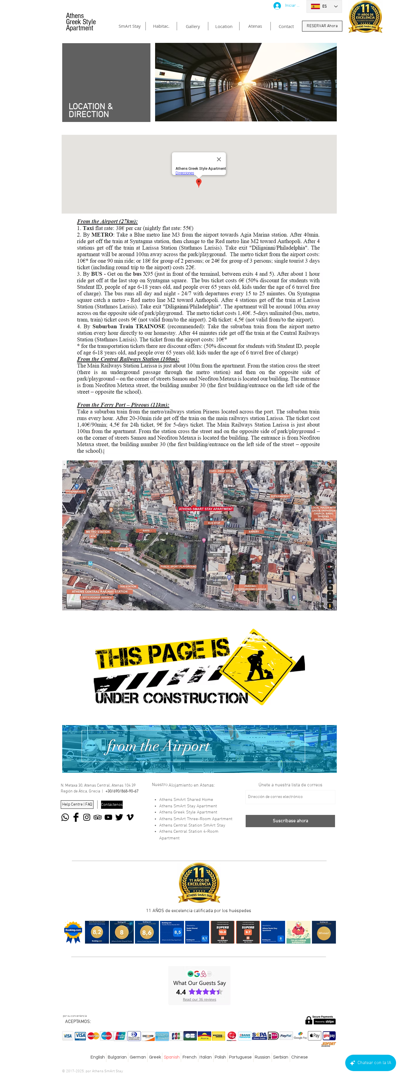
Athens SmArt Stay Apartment (188, 806)
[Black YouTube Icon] (108, 817)
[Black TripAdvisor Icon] (97, 817)
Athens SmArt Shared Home (186, 799)
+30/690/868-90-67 (121, 791)
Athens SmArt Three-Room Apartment (196, 819)
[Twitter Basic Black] (119, 817)
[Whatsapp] (65, 817)
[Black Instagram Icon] (86, 817)
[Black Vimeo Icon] (130, 817)
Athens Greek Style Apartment (188, 812)
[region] (199, 749)
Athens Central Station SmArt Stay (192, 825)
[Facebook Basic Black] (76, 817)
